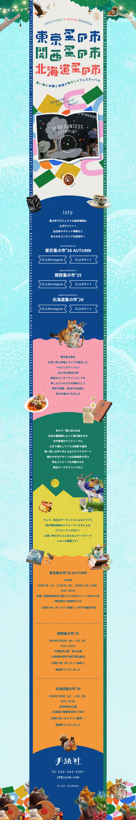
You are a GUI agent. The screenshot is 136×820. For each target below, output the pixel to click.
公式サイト (85, 259)
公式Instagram (54, 259)
